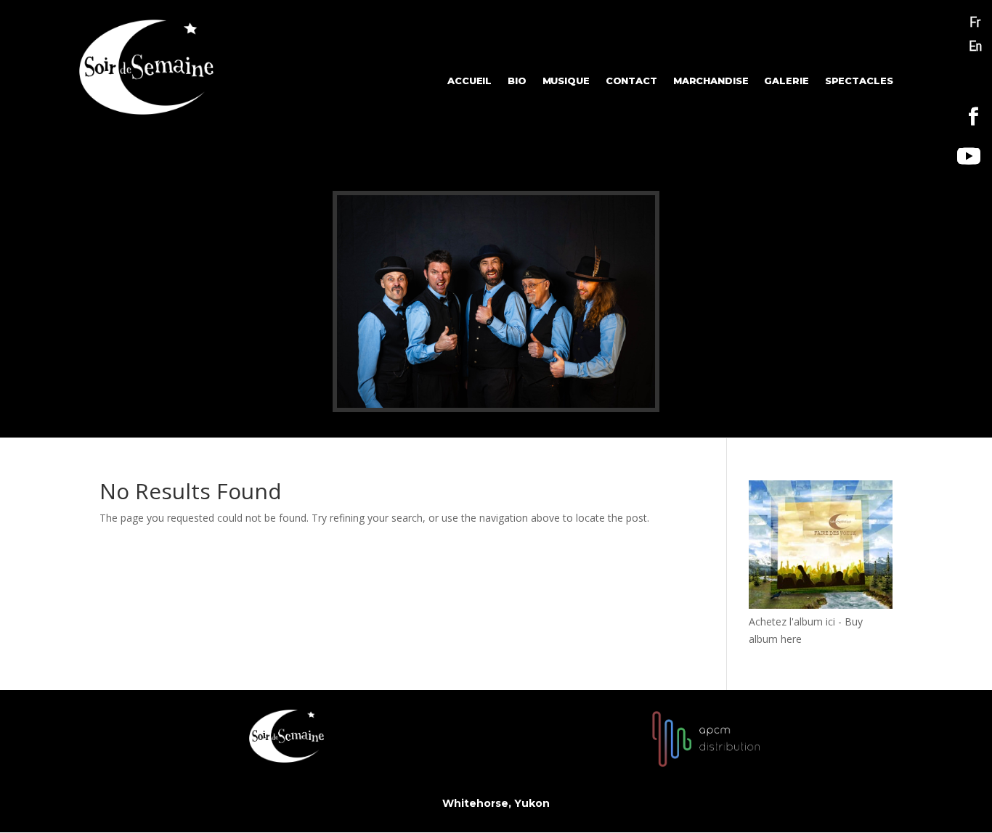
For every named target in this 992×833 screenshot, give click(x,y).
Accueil (469, 80)
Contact (631, 80)
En (975, 45)
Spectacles (859, 80)
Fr (974, 21)
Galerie (787, 80)
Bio (517, 80)
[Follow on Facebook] (974, 117)
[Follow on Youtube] (969, 156)
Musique (566, 80)
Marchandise (711, 80)
